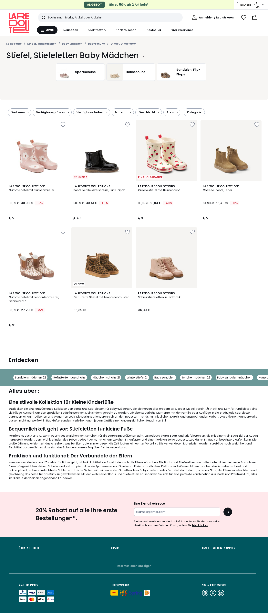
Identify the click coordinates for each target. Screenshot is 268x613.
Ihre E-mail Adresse (149, 503)
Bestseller (154, 30)
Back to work (97, 30)
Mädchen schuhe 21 (106, 377)
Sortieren (18, 112)
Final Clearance (182, 30)
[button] (254, 17)
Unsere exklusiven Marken (218, 548)
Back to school (126, 30)
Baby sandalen (164, 377)
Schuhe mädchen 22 (195, 377)
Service (115, 548)
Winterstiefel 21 (137, 377)
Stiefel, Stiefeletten (123, 44)
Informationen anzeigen (134, 566)
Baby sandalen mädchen (234, 377)
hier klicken (200, 525)
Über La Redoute (29, 548)
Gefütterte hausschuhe (69, 377)
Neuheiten (70, 30)
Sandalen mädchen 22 (30, 377)
